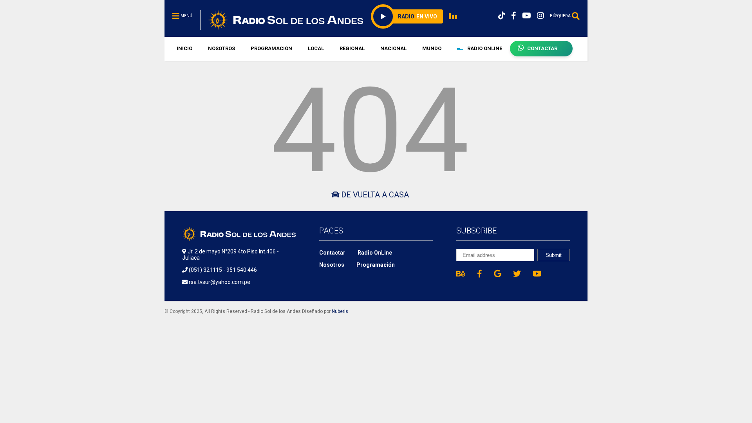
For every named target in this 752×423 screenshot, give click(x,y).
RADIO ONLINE (484, 48)
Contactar (332, 252)
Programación (375, 265)
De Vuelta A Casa (374, 194)
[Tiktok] (501, 16)
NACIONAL (393, 48)
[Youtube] (526, 16)
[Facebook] (513, 16)
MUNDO (431, 48)
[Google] (497, 273)
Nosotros (331, 265)
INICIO (184, 48)
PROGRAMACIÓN (271, 48)
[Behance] (460, 273)
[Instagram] (540, 16)
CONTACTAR (542, 48)
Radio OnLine (375, 252)
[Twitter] (517, 273)
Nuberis (340, 311)
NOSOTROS (221, 48)
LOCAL (316, 48)
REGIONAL (352, 48)
